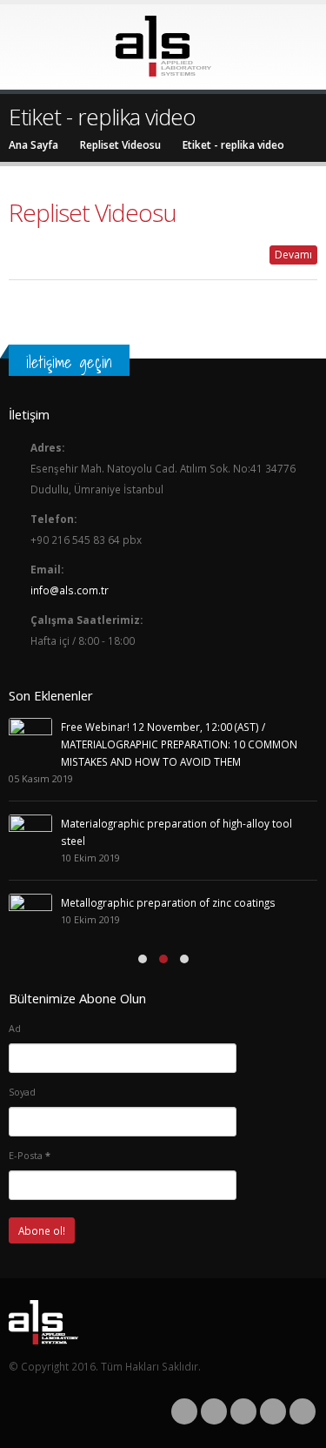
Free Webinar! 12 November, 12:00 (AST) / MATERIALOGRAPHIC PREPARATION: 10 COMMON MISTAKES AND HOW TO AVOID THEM (179, 744)
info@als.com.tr (69, 590)
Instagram (273, 1411)
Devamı (293, 254)
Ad (15, 1028)
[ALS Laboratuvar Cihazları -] (163, 46)
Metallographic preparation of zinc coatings (168, 902)
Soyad (22, 1091)
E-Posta (29, 1155)
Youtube (243, 1411)
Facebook (184, 1411)
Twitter (214, 1411)
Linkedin (302, 1411)
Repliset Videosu (92, 212)
